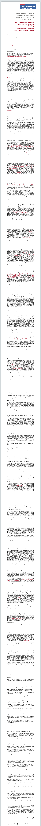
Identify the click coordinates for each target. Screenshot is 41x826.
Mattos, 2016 (18, 146)
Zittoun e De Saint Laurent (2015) (19, 565)
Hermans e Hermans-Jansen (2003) (22, 152)
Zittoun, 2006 (25, 212)
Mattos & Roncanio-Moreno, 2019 (12, 667)
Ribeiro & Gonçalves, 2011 (29, 157)
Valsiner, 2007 (15, 198)
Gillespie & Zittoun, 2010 (17, 211)
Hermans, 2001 (18, 172)
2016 (21, 198)
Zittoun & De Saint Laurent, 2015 (17, 276)
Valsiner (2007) (23, 290)
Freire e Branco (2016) (17, 275)
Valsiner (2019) (19, 597)
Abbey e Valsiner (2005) (17, 255)
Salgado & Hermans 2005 (20, 166)
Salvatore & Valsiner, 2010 (21, 485)
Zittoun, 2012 (15, 368)
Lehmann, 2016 (24, 312)
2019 (7, 232)
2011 (28, 212)
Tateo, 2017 (29, 312)
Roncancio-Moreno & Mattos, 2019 (24, 338)
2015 (13, 277)
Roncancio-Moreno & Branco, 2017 (27, 146)
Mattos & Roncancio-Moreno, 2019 (12, 338)
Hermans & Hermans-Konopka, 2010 (13, 151)
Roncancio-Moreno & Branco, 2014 (14, 274)
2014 (19, 198)
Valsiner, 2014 (20, 241)
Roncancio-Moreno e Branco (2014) (15, 292)
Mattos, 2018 (9, 389)
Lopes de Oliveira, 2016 (17, 145)
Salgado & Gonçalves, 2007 (11, 158)
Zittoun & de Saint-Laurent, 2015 (26, 237)
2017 (21, 274)
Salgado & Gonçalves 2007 (11, 166)
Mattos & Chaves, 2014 (11, 364)
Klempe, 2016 (20, 312)
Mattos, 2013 (12, 352)
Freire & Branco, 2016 (11, 146)
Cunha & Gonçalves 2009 (30, 165)
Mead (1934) (15, 152)
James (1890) (9, 152)
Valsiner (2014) (13, 239)
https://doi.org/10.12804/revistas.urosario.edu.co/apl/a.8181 (16, 56)
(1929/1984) (32, 150)
